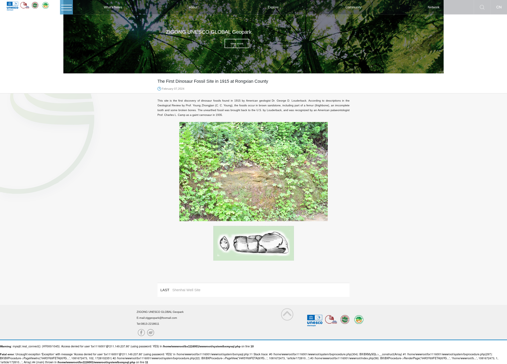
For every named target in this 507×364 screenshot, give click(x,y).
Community (353, 7)
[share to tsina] (141, 332)
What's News (113, 7)
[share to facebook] (150, 332)
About (193, 7)
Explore (273, 7)
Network (433, 7)
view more (237, 43)
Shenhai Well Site (186, 290)
